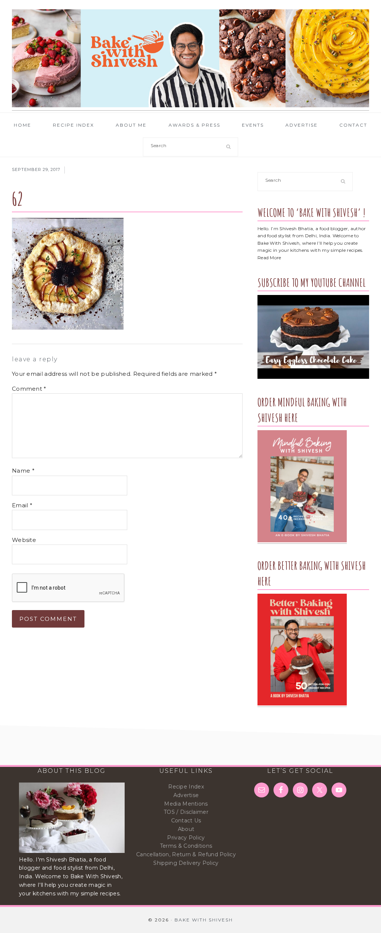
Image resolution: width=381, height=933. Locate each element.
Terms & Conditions (186, 845)
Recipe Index (186, 786)
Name (23, 470)
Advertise (186, 795)
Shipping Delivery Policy (185, 863)
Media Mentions (186, 803)
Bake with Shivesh (190, 58)
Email (22, 505)
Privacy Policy (186, 837)
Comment (29, 388)
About (186, 829)
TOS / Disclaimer (186, 812)
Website (24, 539)
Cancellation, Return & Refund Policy (186, 854)
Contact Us (186, 820)
